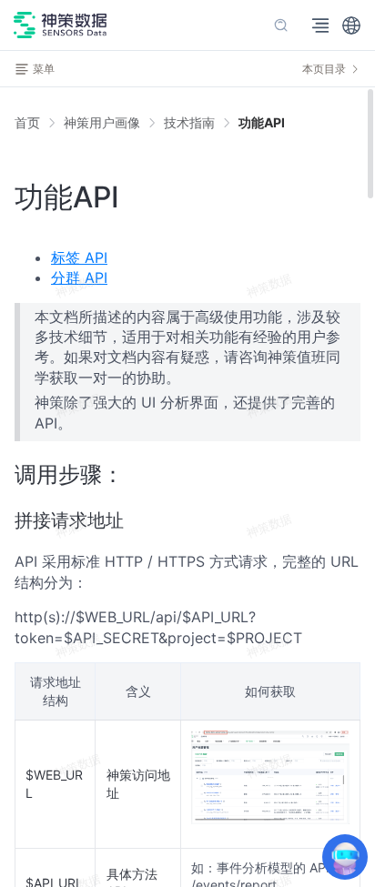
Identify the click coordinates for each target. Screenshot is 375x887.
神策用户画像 (102, 122)
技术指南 (189, 122)
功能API (261, 122)
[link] (102, 122)
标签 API (79, 257)
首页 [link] (27, 122)
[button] (351, 25)
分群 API (79, 277)
